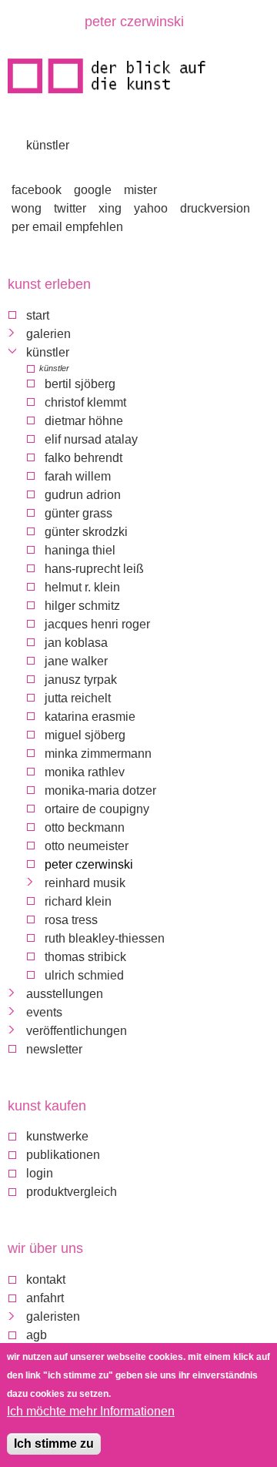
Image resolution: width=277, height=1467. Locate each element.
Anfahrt (45, 1298)
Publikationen (63, 1154)
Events (44, 1012)
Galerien (48, 333)
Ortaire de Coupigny (97, 809)
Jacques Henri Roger (97, 624)
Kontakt (45, 1279)
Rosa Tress (71, 919)
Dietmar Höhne (84, 420)
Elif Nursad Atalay (91, 439)
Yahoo (151, 208)
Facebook (37, 189)
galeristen (53, 1316)
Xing (110, 208)
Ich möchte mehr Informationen (91, 1411)
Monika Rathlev (85, 772)
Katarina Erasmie (90, 716)
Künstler (47, 145)
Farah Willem (78, 476)
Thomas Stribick (85, 956)
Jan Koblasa (76, 642)
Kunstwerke (57, 1136)
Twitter (70, 208)
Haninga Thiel (80, 550)
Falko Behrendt (83, 457)
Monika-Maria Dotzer (100, 790)
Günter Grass (78, 513)
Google (93, 189)
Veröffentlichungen (76, 1030)
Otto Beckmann (85, 827)
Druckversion (215, 208)
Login (39, 1173)
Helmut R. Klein (82, 587)
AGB (36, 1334)
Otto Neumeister (86, 845)
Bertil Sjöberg (80, 383)
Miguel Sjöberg (85, 735)
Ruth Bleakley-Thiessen (105, 938)
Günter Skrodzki (86, 531)
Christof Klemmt (85, 402)
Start (37, 315)
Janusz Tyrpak (81, 679)
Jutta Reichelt (78, 698)
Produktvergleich (71, 1191)
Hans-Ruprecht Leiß (94, 568)
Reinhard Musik (85, 882)
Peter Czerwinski (89, 864)
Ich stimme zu (54, 1443)
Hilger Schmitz (82, 605)
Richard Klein (78, 901)
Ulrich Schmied (84, 975)
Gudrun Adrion (83, 494)
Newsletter (54, 1049)
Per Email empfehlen (67, 226)
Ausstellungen (64, 993)
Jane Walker (76, 661)
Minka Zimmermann (98, 753)
